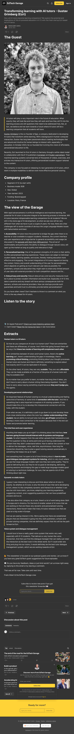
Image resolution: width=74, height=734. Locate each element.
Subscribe (59, 3)
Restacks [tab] (16, 625)
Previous (11, 612)
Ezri (36, 134)
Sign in (68, 3)
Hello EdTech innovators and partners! (16, 656)
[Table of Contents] (2, 367)
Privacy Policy (50, 691)
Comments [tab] (8, 625)
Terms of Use (45, 690)
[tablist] (12, 625)
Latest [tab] (11, 648)
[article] (37, 657)
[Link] (1, 37)
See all (8, 694)
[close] (54, 664)
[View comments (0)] (12, 32)
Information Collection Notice (36, 691)
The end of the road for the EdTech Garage (21, 653)
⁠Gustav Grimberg (11, 134)
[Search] (48, 3)
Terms (43, 721)
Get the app (46, 725)
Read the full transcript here (28, 327)
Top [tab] (6, 648)
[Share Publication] (52, 3)
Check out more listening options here (39, 324)
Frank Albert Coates (14, 26)
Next (64, 612)
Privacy (38, 721)
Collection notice (51, 721)
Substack (28, 730)
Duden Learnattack (57, 155)
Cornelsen (41, 155)
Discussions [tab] (18, 648)
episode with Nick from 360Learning (32, 242)
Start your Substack (32, 725)
